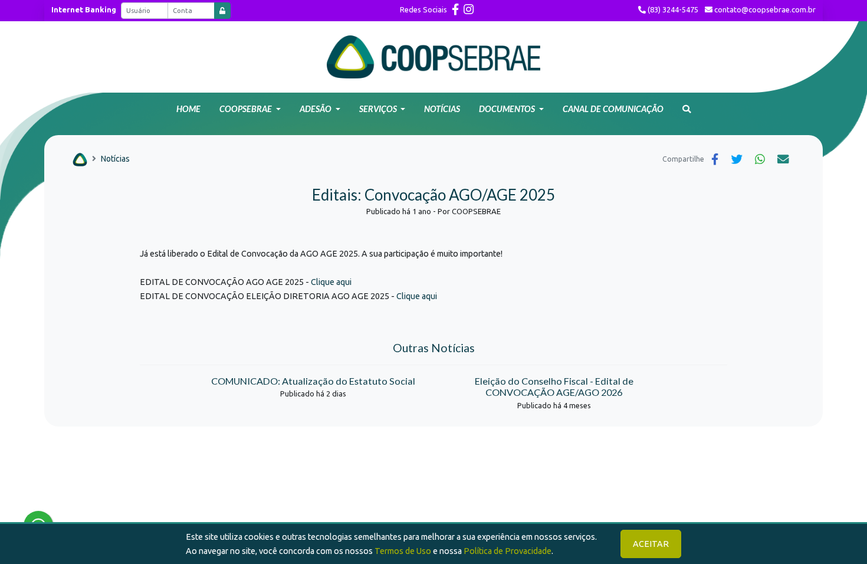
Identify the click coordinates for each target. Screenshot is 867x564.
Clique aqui (331, 282)
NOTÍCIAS (442, 109)
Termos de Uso (403, 551)
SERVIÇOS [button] (379, 109)
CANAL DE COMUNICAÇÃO (613, 109)
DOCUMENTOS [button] (508, 109)
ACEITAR (651, 544)
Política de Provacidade (507, 551)
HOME (188, 109)
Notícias (115, 158)
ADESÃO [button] (316, 109)
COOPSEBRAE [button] (246, 109)
